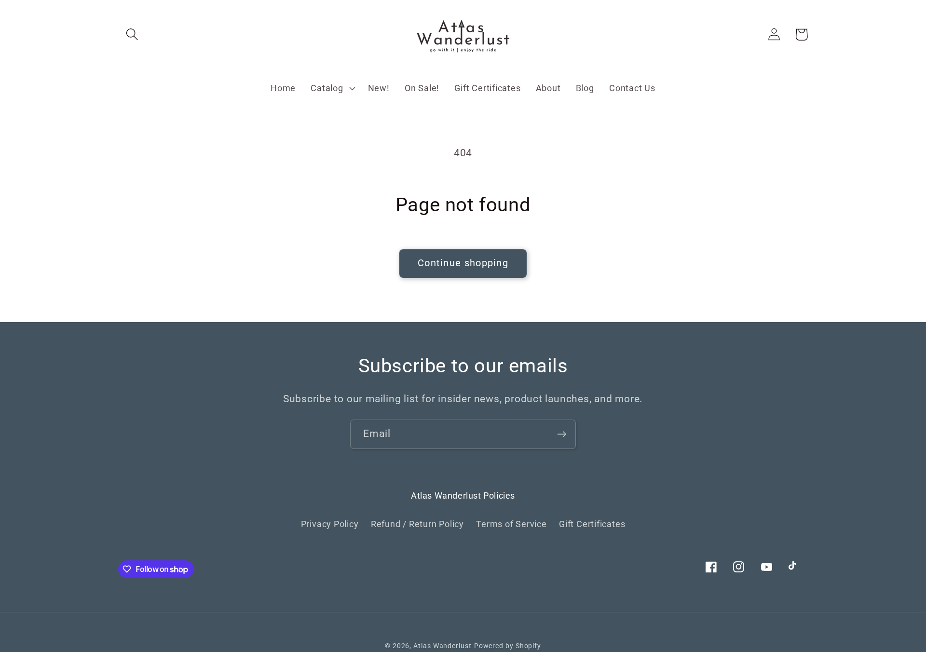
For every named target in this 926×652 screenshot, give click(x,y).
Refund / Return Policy (417, 524)
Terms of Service (511, 524)
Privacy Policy (330, 524)
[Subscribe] (561, 434)
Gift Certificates (592, 524)
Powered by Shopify (507, 646)
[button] (132, 34)
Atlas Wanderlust (442, 646)
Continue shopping (463, 263)
